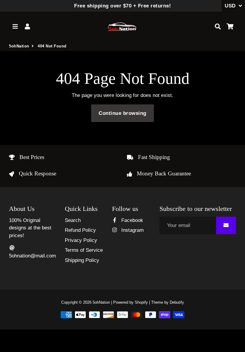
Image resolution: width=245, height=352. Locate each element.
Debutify (177, 302)
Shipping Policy (82, 260)
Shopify (141, 302)
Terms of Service (84, 250)
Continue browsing (122, 113)
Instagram (131, 230)
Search (73, 220)
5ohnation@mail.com (32, 256)
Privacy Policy (81, 240)
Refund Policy (80, 230)
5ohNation (19, 46)
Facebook (131, 220)
